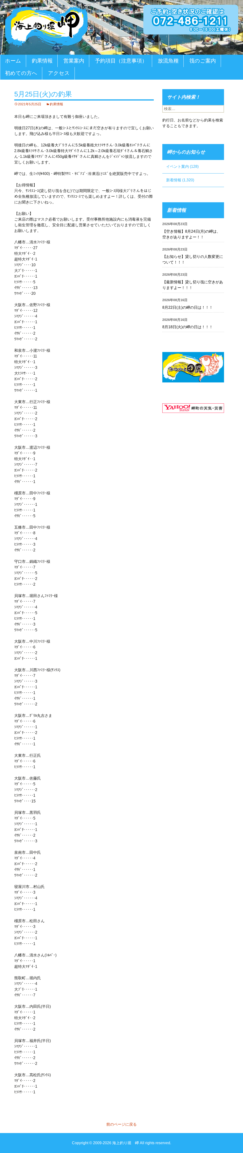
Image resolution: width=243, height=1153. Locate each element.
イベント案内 (177, 166)
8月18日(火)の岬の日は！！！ (187, 327)
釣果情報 (42, 61)
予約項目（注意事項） (121, 61)
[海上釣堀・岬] (46, 25)
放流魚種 (168, 61)
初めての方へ (21, 73)
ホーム (13, 61)
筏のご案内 (202, 61)
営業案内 (73, 61)
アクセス (59, 73)
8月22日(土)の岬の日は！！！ (187, 307)
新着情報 (173, 180)
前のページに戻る (121, 1124)
